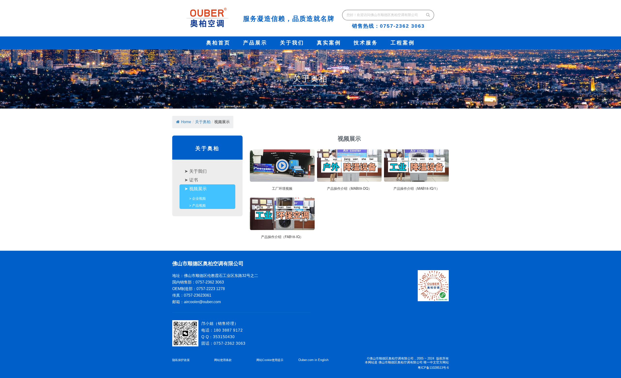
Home (186, 122)
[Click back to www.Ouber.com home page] (207, 17)
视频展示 (198, 188)
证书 (193, 180)
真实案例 (329, 43)
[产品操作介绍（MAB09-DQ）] (349, 172)
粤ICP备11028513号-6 (433, 367)
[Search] (428, 15)
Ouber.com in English (313, 360)
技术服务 (366, 43)
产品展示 (255, 43)
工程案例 (403, 43)
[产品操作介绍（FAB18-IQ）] (282, 220)
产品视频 (199, 205)
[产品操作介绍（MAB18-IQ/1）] (416, 172)
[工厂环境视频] (282, 172)
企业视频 (199, 198)
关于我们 (292, 43)
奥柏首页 (218, 43)
